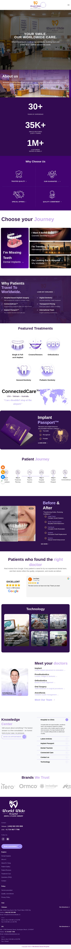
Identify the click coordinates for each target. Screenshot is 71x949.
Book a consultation (10, 846)
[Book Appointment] (3, 467)
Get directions (64, 907)
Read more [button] (31, 594)
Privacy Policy (5, 897)
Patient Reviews (6, 870)
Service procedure (6, 890)
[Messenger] (3, 477)
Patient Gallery (5, 866)
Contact (3, 881)
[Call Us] (3, 472)
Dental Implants (6, 856)
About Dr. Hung (6, 863)
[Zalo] (3, 482)
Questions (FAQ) (6, 877)
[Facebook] (3, 839)
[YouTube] (8, 839)
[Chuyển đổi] (66, 720)
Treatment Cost (6, 873)
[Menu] (68, 5)
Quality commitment (7, 893)
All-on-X (3, 859)
